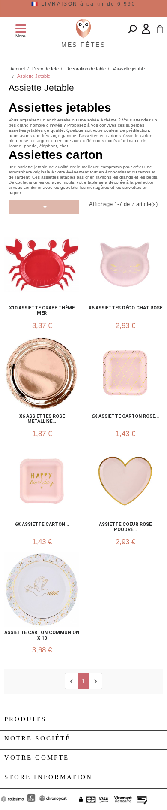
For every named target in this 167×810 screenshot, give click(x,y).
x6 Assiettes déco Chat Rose (125, 308)
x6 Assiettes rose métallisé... (42, 419)
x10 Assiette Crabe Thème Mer (42, 311)
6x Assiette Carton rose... (125, 416)
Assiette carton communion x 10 (41, 635)
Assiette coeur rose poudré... (125, 527)
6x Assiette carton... (42, 524)
